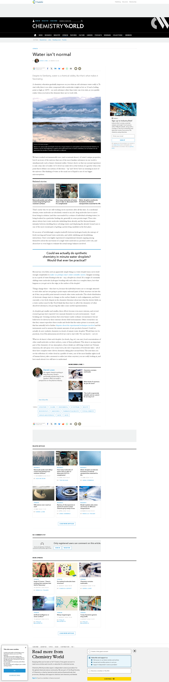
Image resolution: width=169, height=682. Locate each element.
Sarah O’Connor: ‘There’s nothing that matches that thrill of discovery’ (42, 583)
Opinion (35, 48)
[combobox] (70, 21)
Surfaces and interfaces (46, 415)
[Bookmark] (79, 68)
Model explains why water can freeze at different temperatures (89, 506)
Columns (52, 407)
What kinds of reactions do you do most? (91, 382)
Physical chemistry (88, 411)
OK (14, 670)
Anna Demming (88, 480)
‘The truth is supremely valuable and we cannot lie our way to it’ (91, 395)
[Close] (26, 648)
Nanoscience (56, 411)
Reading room (57, 40)
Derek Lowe (44, 60)
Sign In (37, 21)
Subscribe (53, 21)
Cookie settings (14, 675)
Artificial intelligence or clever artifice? (41, 615)
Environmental (63, 407)
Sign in (34, 678)
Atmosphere (42, 407)
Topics (51, 646)
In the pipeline (75, 407)
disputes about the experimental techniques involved (75, 325)
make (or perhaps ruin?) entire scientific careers (68, 275)
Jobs (49, 40)
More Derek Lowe (75, 364)
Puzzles (64, 40)
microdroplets (43, 411)
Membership (132, 2)
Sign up (122, 140)
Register (45, 21)
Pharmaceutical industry (71, 411)
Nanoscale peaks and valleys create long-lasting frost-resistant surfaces (42, 202)
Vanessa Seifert (65, 588)
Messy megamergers (64, 615)
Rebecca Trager (89, 513)
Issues (56, 646)
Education (125, 2)
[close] (100, 64)
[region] (14, 663)
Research (37, 467)
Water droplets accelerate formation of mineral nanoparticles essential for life (89, 202)
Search (81, 21)
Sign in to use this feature (92, 64)
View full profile (43, 400)
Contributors (64, 646)
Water (59, 415)
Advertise (43, 646)
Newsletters (43, 40)
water (66, 415)
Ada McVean (40, 478)
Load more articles (67, 523)
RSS (72, 646)
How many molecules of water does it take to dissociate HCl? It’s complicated (66, 202)
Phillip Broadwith (38, 622)
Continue (108, 679)
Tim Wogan (63, 480)
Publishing (118, 2)
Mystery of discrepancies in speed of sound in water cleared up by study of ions (66, 506)
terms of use (117, 145)
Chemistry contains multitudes (90, 371)
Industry (85, 407)
